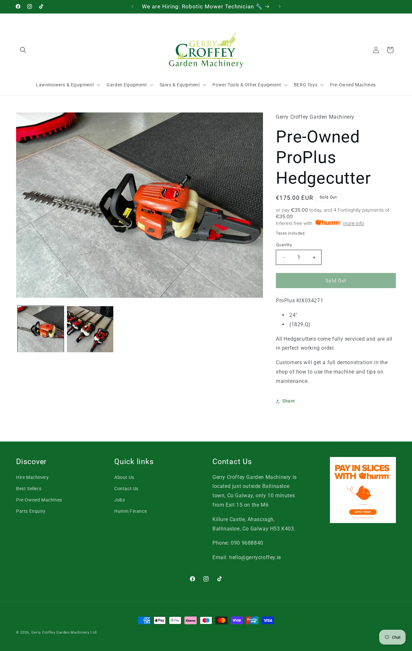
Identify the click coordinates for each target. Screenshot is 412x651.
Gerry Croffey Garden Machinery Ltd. (64, 632)
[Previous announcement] (132, 6)
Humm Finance (130, 511)
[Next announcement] (280, 6)
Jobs (119, 499)
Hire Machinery (32, 477)
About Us (124, 477)
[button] (23, 50)
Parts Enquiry (31, 511)
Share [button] (288, 400)
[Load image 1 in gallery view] (41, 329)
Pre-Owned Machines (39, 499)
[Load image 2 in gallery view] (90, 329)
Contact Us (126, 488)
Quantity (284, 244)
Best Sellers (28, 488)
